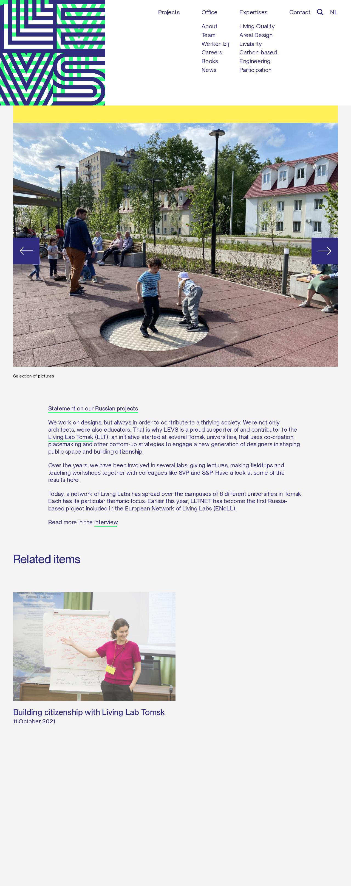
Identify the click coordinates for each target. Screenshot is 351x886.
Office (209, 12)
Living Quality (257, 26)
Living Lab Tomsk (70, 437)
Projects (169, 12)
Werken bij (215, 43)
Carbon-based (258, 52)
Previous (45, 251)
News (209, 69)
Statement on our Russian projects (93, 408)
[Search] (320, 12)
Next (305, 251)
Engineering (254, 61)
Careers (212, 52)
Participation (255, 69)
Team (209, 35)
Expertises (253, 12)
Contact (299, 12)
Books (210, 61)
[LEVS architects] (52, 52)
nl (334, 12)
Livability (250, 43)
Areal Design (256, 35)
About (209, 26)
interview (106, 522)
